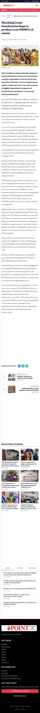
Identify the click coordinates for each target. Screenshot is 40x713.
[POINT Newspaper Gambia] (25, 1)
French (3, 654)
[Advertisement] (20, 338)
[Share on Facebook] (19, 366)
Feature (3, 660)
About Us (4, 671)
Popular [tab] (20, 568)
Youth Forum (5, 662)
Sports (3, 652)
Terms (23, 709)
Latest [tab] (7, 568)
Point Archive (35, 1)
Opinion (3, 657)
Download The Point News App (11, 678)
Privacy (18, 709)
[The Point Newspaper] (28, 1)
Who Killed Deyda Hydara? (9, 676)
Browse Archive (20, 696)
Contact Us (4, 673)
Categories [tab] (32, 568)
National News (9, 16)
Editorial (3, 649)
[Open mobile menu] (37, 5)
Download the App (21, 691)
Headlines (4, 644)
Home (3, 16)
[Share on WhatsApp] (26, 366)
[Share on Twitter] (22, 366)
